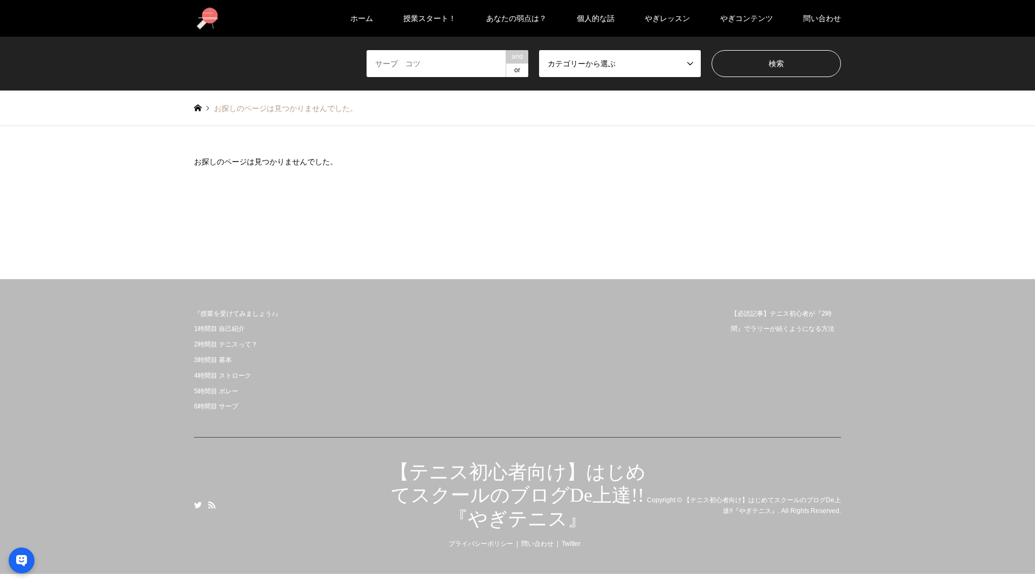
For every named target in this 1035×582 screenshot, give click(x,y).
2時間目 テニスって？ (226, 344)
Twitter (198, 505)
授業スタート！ (429, 18)
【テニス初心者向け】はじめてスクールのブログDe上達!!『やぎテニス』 (518, 495)
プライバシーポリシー (480, 544)
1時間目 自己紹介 (219, 328)
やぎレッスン (667, 18)
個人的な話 (596, 18)
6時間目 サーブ (216, 406)
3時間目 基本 (213, 360)
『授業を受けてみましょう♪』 (237, 313)
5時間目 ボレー (216, 391)
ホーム (361, 18)
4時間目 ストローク (222, 375)
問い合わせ (822, 18)
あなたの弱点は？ (516, 18)
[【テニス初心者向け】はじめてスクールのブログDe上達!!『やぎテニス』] (208, 18)
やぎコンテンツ (746, 18)
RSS (212, 505)
